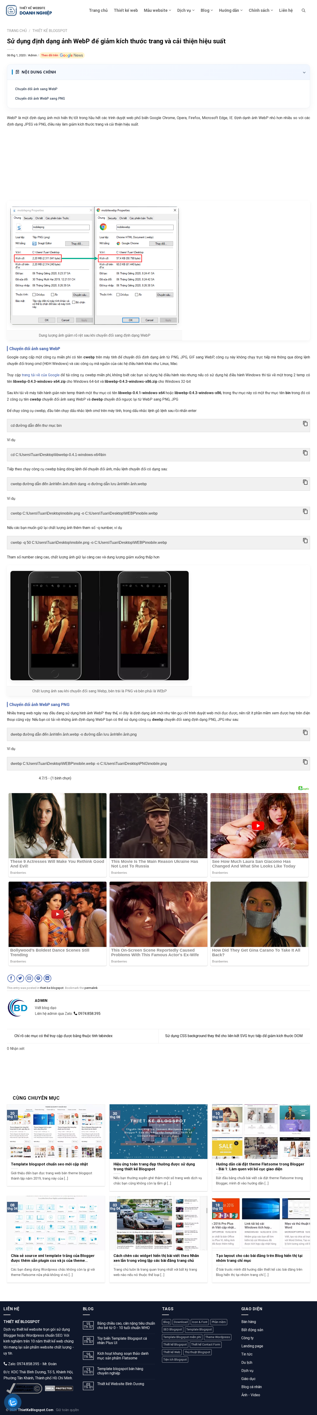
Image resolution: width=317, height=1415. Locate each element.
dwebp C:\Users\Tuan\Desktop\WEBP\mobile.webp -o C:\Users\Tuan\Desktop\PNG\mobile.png (89, 764)
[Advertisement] (158, 165)
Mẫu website (156, 10)
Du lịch (246, 1362)
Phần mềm (219, 1322)
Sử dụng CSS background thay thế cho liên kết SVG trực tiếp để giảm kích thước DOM (234, 1036)
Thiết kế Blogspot (175, 1344)
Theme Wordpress (217, 1337)
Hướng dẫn (229, 10)
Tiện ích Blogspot (175, 1359)
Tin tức (246, 1354)
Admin (33, 55)
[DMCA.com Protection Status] (59, 1388)
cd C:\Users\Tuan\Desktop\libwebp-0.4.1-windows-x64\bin (58, 455)
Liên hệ (286, 10)
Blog (205, 10)
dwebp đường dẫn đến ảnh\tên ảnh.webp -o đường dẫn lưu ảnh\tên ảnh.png (74, 734)
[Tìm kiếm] (303, 10)
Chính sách (259, 10)
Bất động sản (252, 1330)
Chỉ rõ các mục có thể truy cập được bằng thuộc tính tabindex (63, 1036)
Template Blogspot (199, 1329)
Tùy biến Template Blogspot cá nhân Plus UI (122, 1340)
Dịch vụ (184, 10)
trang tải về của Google (40, 375)
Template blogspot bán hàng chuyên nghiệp (120, 1371)
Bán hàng (248, 1322)
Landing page (252, 1346)
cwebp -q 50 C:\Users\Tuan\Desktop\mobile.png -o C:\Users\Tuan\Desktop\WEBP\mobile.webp (89, 542)
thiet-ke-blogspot (52, 988)
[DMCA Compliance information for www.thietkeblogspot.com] (24, 1388)
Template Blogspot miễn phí (182, 1337)
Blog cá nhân (251, 1387)
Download (181, 1322)
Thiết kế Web (171, 1352)
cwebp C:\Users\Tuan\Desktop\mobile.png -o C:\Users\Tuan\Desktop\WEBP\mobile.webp (84, 513)
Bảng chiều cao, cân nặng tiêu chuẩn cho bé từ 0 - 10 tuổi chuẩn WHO (126, 1325)
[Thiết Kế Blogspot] (29, 10)
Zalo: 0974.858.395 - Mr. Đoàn (32, 1364)
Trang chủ (98, 10)
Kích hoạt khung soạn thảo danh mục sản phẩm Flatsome (123, 1355)
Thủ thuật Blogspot (197, 1352)
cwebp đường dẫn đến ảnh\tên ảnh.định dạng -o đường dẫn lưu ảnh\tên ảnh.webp (79, 484)
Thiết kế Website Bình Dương (120, 1384)
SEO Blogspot (172, 1329)
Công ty (247, 1338)
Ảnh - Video (250, 1395)
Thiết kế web (126, 10)
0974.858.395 (88, 1013)
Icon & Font (199, 1322)
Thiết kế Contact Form (205, 1344)
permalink (91, 988)
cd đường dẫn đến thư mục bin (36, 425)
